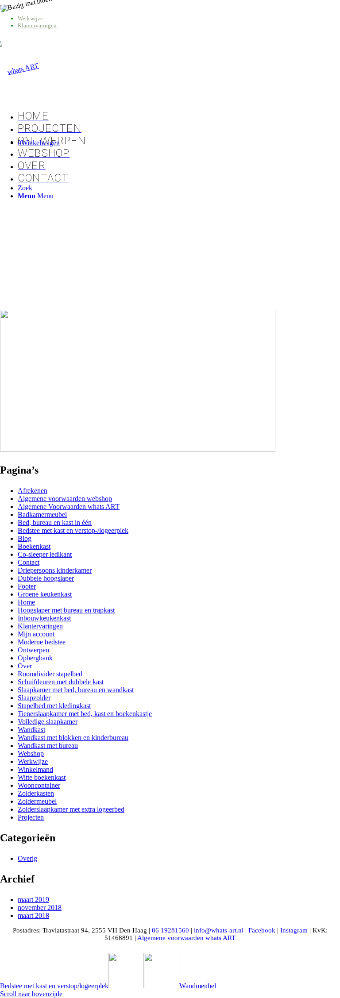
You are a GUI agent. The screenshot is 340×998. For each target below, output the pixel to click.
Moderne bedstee (42, 642)
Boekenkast (34, 546)
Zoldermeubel (37, 801)
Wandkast (31, 729)
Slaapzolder (34, 697)
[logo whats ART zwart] (19, 69)
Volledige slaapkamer (47, 721)
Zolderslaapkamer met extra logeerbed (71, 809)
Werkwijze (30, 18)
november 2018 (40, 907)
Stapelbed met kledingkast (54, 705)
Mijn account (36, 634)
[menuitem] (179, 18)
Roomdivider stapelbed (50, 674)
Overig (27, 858)
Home (26, 602)
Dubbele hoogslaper (46, 578)
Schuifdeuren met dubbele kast (61, 682)
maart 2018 (33, 915)
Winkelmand (35, 769)
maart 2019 (33, 899)
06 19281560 (170, 930)
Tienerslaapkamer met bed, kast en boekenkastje (85, 713)
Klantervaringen (37, 25)
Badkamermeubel (42, 514)
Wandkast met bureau (48, 745)
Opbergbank (35, 658)
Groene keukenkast (45, 594)
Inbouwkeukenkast (44, 618)
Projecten (31, 817)
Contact (28, 562)
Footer (27, 586)
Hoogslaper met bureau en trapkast (66, 610)
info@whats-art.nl (218, 930)
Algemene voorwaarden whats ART (186, 937)
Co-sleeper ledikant (45, 554)
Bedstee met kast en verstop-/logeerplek (73, 530)
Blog (24, 538)
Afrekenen (32, 490)
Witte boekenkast (42, 777)
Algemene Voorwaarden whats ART (69, 506)
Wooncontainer (39, 785)
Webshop (31, 753)
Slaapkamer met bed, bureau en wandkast (76, 690)
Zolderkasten (36, 793)
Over (25, 666)
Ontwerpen (33, 650)
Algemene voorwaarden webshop (65, 498)
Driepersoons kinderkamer (55, 570)
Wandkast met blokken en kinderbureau (73, 737)
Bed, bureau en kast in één (55, 522)
